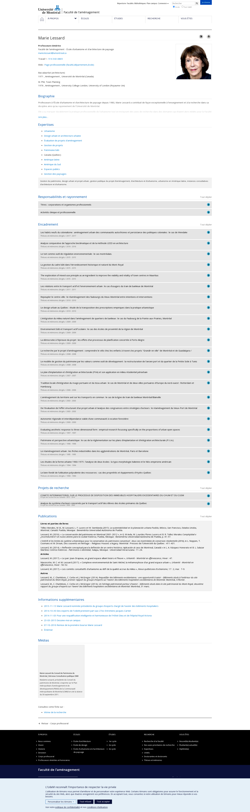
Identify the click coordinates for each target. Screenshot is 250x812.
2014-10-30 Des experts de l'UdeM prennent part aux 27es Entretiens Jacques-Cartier (87, 610)
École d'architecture (82, 741)
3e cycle (112, 749)
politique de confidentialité (67, 807)
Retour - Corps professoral (54, 723)
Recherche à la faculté (154, 741)
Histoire (41, 749)
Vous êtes (184, 734)
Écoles (76, 734)
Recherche (149, 734)
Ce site (177, 7)
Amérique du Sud (52, 164)
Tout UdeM (187, 7)
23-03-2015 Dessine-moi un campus (62, 620)
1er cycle (112, 741)
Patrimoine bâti (51, 150)
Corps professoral (46, 756)
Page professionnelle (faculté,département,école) (69, 64)
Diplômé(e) (184, 749)
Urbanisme (49, 131)
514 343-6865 (55, 58)
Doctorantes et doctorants (155, 756)
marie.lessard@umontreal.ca (52, 53)
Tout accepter (103, 801)
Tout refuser (85, 801)
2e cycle (112, 745)
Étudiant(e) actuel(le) (188, 745)
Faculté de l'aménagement (82, 12)
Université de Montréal (49, 9)
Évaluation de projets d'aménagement (63, 140)
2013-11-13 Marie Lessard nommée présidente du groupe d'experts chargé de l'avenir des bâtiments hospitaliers (101, 606)
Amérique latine (51, 159)
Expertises (148, 749)
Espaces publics (52, 169)
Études (112, 734)
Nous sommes (44, 741)
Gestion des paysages (55, 173)
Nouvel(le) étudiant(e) (188, 741)
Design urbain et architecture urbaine (62, 135)
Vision (41, 745)
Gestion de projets (53, 145)
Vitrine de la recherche (55, 712)
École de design (80, 745)
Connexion (162, 3)
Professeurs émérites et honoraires (54, 760)
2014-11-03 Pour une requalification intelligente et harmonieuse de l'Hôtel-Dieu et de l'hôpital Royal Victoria (98, 615)
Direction (42, 752)
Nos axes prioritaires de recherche (159, 745)
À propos (42, 734)
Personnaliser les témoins (61, 801)
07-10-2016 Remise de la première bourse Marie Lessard (73, 625)
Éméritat (48, 629)
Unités (147, 752)
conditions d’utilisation (97, 807)
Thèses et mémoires (153, 760)
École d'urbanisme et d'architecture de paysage (88, 750)
